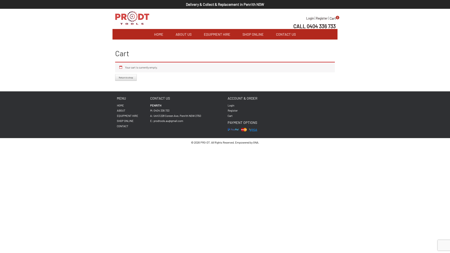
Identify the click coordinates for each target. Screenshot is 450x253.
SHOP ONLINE (125, 120)
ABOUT (121, 110)
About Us (184, 34)
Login (310, 18)
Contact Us (286, 34)
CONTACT (122, 126)
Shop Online (253, 34)
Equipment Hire (217, 34)
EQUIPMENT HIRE (127, 115)
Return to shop (126, 77)
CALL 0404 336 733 (314, 26)
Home (158, 34)
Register (322, 18)
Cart (333, 18)
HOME (120, 105)
